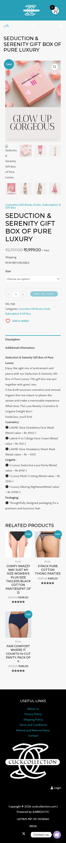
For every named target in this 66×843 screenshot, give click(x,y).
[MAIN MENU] (33, 26)
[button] (6, 26)
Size (8, 271)
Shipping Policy (33, 719)
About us (33, 708)
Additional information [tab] (20, 347)
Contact (33, 735)
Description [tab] (12, 339)
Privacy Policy (33, 714)
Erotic (37, 204)
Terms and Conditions (33, 725)
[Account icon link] (60, 26)
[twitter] (24, 833)
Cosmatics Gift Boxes (18, 204)
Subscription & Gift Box (18, 313)
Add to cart (44, 294)
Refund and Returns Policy (33, 730)
